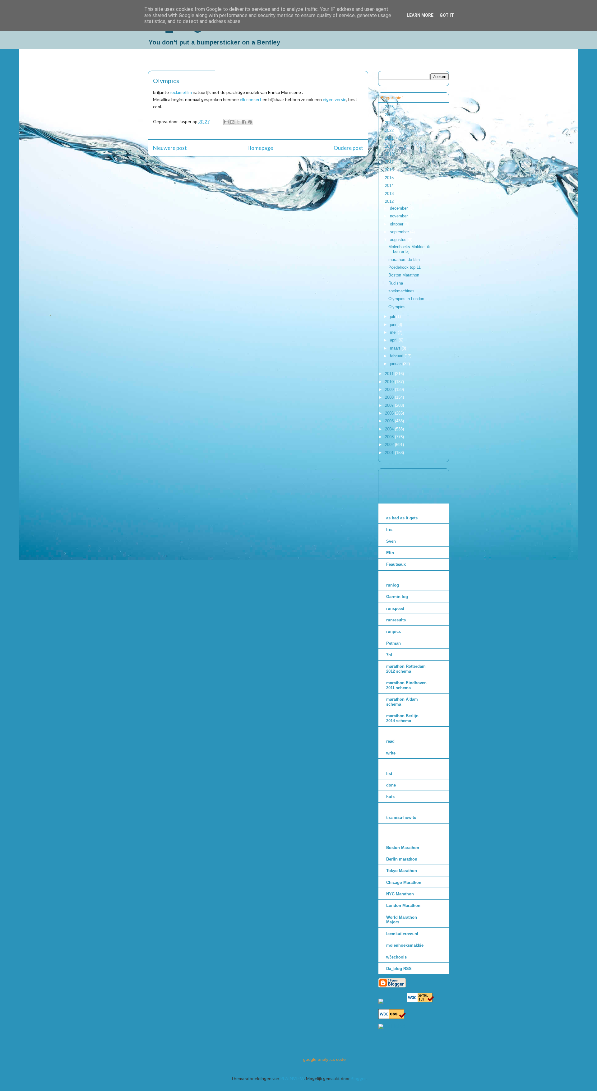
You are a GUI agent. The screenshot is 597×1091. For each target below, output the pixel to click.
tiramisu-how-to (401, 817)
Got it (447, 15)
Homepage (260, 148)
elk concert (250, 99)
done (391, 785)
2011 (390, 373)
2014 (390, 185)
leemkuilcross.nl (402, 933)
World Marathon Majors (401, 920)
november (399, 216)
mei (394, 332)
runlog (392, 585)
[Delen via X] (238, 122)
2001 (390, 452)
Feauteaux (396, 564)
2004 (390, 429)
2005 (390, 421)
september (400, 232)
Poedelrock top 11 (404, 267)
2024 (390, 114)
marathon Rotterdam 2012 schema (406, 669)
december (399, 208)
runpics (393, 631)
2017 (390, 162)
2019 (390, 146)
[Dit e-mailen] (226, 122)
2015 (390, 177)
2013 (390, 193)
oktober (397, 224)
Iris (389, 529)
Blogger (358, 1078)
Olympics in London (406, 298)
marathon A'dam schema (402, 702)
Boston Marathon (403, 275)
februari (397, 356)
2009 (390, 389)
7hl (389, 654)
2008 (390, 397)
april (394, 340)
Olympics (396, 306)
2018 (390, 154)
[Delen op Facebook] (244, 122)
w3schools (396, 957)
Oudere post (348, 148)
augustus (399, 239)
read (390, 741)
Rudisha (395, 283)
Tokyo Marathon (401, 870)
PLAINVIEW (292, 1078)
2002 (390, 444)
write (391, 753)
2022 (390, 130)
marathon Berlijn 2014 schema (402, 718)
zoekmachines (401, 291)
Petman (393, 643)
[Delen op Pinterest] (250, 122)
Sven (391, 541)
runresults (396, 620)
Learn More (420, 15)
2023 (390, 122)
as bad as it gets (402, 518)
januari (396, 363)
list (389, 773)
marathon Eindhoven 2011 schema (406, 685)
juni (393, 324)
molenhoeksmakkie (404, 945)
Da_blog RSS (399, 968)
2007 (390, 405)
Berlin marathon (401, 859)
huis (390, 797)
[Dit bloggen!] (232, 122)
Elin (390, 552)
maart (395, 348)
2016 (390, 170)
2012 (390, 201)
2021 (390, 138)
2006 (390, 413)
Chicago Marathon (403, 882)
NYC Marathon (400, 894)
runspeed (395, 608)
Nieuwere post (170, 148)
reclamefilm (181, 92)
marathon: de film (404, 259)
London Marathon (403, 905)
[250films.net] (391, 1001)
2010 (390, 381)
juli (393, 316)
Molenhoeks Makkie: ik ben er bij (409, 249)
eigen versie (334, 99)
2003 (390, 436)
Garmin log (397, 596)
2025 (390, 106)
